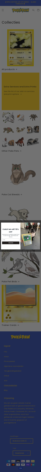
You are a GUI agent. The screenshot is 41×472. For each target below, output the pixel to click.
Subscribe (10, 243)
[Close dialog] (39, 224)
